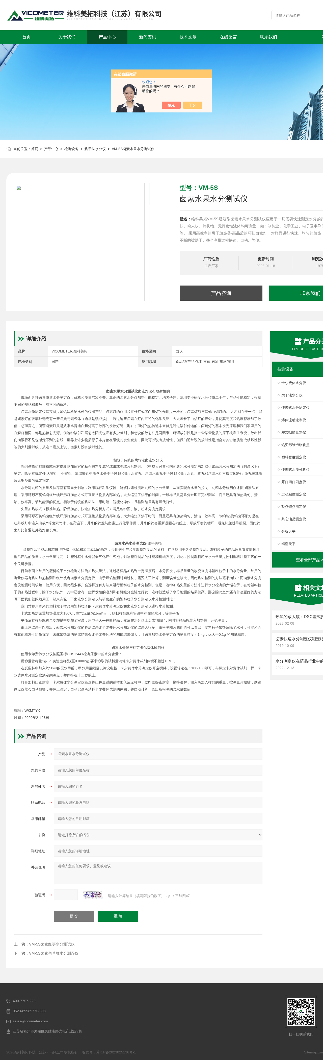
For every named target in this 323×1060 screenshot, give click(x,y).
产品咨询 (221, 293)
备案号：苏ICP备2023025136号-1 (109, 1052)
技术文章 (188, 37)
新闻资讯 (147, 37)
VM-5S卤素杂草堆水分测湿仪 (53, 953)
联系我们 (268, 37)
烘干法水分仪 (95, 149)
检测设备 (71, 149)
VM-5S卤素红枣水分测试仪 (52, 944)
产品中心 (107, 37)
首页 (26, 37)
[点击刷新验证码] (93, 895)
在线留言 (228, 37)
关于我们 (66, 37)
